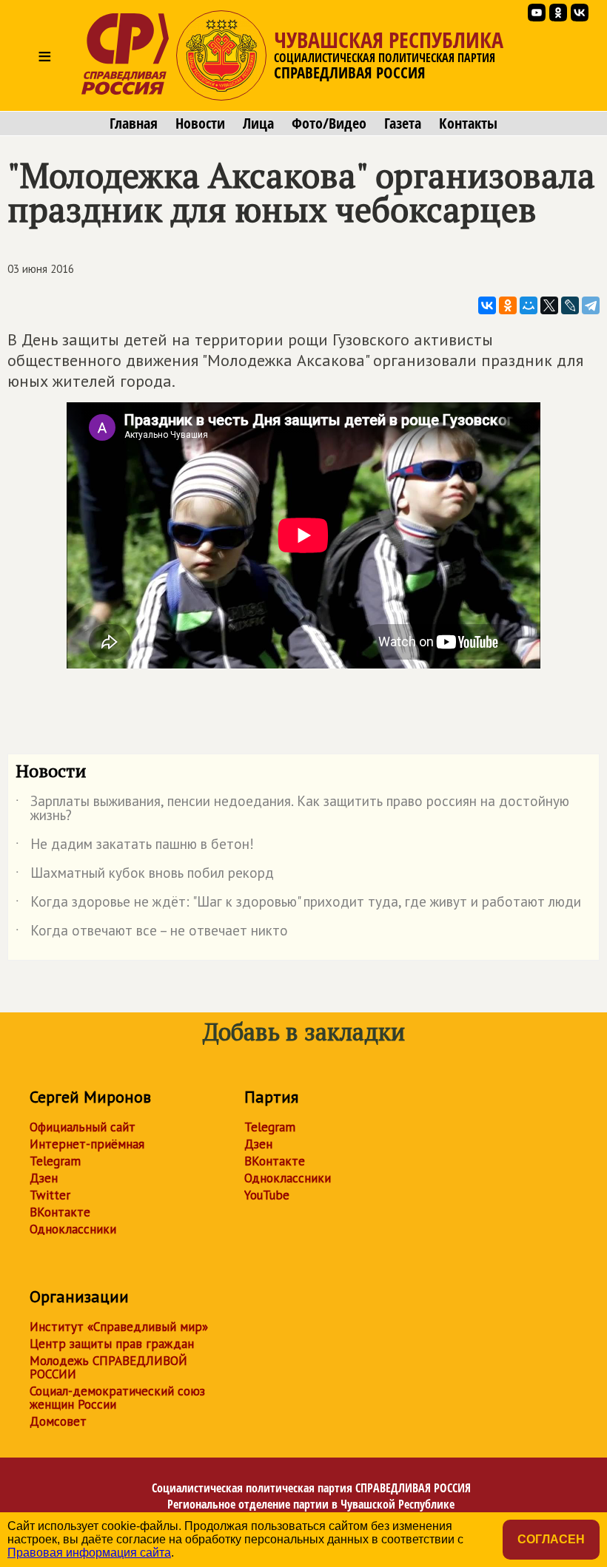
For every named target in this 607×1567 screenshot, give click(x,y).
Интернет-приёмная (87, 1144)
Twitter (50, 1195)
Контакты (468, 123)
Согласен (551, 1539)
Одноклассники (73, 1229)
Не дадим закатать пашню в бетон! (135, 846)
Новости (200, 123)
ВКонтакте (60, 1212)
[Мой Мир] (528, 305)
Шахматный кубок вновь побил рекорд (145, 875)
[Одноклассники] (508, 305)
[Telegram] (591, 305)
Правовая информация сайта (89, 1552)
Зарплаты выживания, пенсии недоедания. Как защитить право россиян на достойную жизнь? (292, 809)
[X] (549, 305)
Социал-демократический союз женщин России (117, 1397)
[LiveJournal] (570, 305)
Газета (402, 123)
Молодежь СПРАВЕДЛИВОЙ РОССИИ (108, 1367)
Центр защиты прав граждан (112, 1343)
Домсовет (58, 1421)
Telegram (55, 1161)
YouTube (266, 1195)
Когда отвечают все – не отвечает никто (152, 933)
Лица (258, 123)
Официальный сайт (82, 1127)
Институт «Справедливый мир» (119, 1326)
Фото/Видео (329, 123)
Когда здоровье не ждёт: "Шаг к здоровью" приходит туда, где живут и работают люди (298, 904)
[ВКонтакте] (487, 305)
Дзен (44, 1178)
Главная (134, 123)
